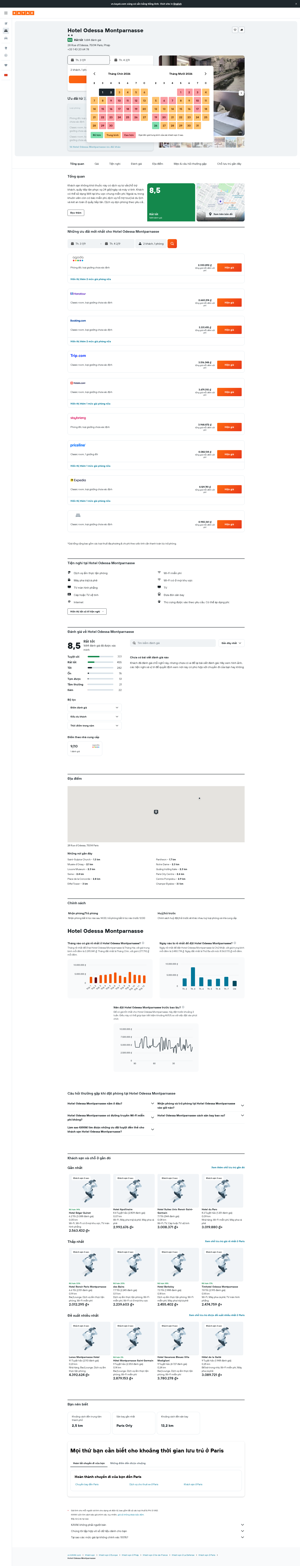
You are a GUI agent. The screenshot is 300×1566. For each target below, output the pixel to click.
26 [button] (136, 117)
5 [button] (136, 92)
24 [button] (119, 117)
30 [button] (111, 125)
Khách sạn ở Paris (193, 1484)
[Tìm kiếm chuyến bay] (5, 23)
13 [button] (144, 100)
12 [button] (136, 100)
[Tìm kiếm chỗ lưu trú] (5, 30)
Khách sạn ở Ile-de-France (155, 1555)
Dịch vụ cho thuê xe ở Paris (144, 1484)
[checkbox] (85, 748)
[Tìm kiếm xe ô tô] (5, 38)
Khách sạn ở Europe (108, 1555)
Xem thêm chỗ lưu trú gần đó (228, 1167)
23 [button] (110, 117)
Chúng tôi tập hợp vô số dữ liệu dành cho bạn (99, 1531)
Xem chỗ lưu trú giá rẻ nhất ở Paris (225, 1241)
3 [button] (119, 92)
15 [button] (102, 109)
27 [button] (144, 117)
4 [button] (127, 92)
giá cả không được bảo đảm (131, 1514)
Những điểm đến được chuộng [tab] (127, 1463)
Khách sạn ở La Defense (183, 1555)
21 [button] (94, 117)
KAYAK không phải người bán (88, 1524)
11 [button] (128, 100)
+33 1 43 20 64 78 (78, 49)
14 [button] (94, 109)
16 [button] (111, 109)
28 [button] (94, 125)
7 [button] (94, 100)
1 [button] (102, 92)
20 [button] (144, 109)
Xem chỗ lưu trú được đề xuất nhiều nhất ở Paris (217, 1315)
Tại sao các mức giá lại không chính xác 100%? (99, 1537)
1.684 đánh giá (92, 40)
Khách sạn (90, 1555)
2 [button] (111, 92)
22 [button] (102, 117)
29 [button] (102, 125)
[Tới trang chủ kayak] (23, 13)
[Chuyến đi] (5, 65)
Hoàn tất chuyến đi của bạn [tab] (89, 1463)
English (177, 3)
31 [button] (197, 125)
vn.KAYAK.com (74, 1555)
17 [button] (119, 109)
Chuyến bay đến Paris (86, 1484)
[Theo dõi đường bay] (5, 55)
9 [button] (111, 100)
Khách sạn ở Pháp (130, 1555)
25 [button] (127, 117)
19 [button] (136, 109)
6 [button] (144, 92)
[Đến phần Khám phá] (5, 48)
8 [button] (102, 100)
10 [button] (119, 100)
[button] (296, 4)
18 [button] (127, 109)
